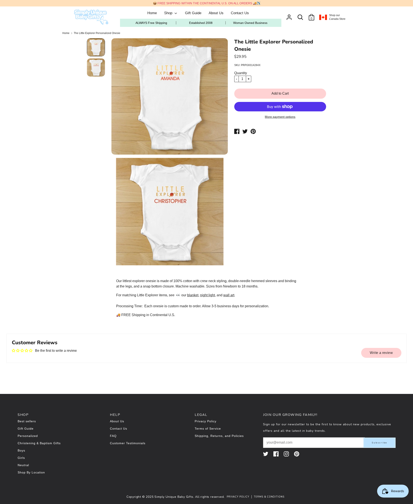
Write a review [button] (381, 353)
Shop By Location (31, 472)
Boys (21, 450)
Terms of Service (208, 428)
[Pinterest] (297, 453)
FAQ (113, 436)
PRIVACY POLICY (238, 496)
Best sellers (27, 421)
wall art (228, 295)
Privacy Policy (205, 421)
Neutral (23, 465)
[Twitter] (266, 453)
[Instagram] (287, 453)
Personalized (28, 436)
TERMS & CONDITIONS (269, 496)
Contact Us (240, 13)
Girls (21, 457)
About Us (216, 13)
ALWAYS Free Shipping (151, 23)
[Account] (289, 15)
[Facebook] (276, 453)
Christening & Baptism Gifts (39, 443)
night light (207, 295)
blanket (192, 295)
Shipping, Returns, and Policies (219, 436)
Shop (168, 13)
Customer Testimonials (127, 443)
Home (152, 13)
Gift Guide (193, 13)
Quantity (240, 73)
